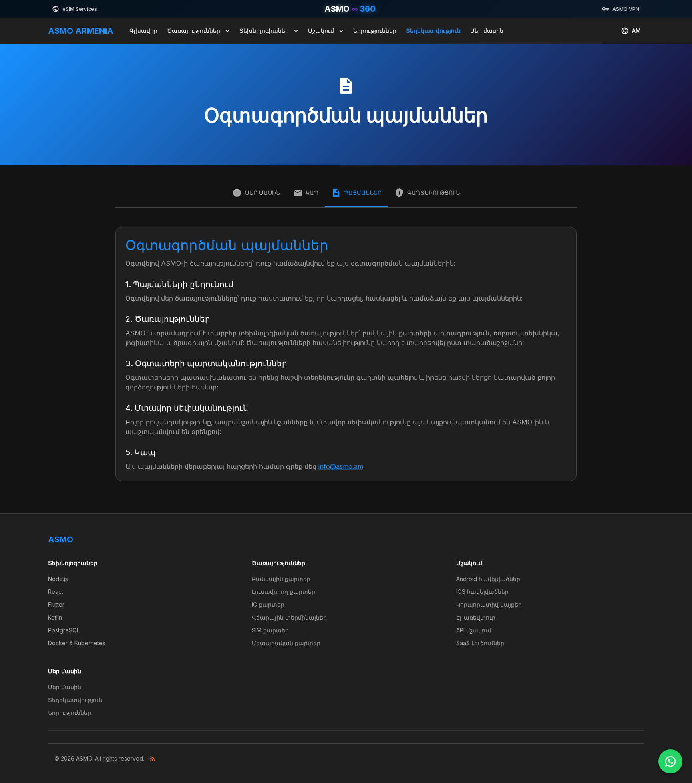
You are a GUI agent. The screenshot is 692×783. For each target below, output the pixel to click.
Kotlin (55, 617)
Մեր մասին (486, 30)
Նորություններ (374, 30)
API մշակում (473, 630)
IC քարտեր (268, 604)
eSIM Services (79, 9)
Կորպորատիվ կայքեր (489, 604)
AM (636, 30)
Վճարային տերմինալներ (289, 617)
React (55, 591)
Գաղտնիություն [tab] (433, 192)
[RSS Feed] (152, 758)
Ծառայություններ (193, 30)
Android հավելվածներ (488, 578)
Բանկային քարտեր (281, 578)
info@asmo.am (340, 466)
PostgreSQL (64, 630)
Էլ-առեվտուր (475, 617)
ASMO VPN (625, 9)
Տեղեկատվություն (433, 30)
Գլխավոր (143, 30)
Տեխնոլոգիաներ (264, 30)
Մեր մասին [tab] (262, 192)
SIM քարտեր (270, 630)
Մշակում (321, 30)
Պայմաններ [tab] (363, 192)
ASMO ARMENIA (80, 31)
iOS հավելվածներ (482, 591)
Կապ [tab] (312, 192)
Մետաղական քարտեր (286, 643)
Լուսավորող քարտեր (283, 591)
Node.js (58, 578)
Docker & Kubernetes (76, 643)
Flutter (56, 604)
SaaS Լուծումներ (480, 643)
